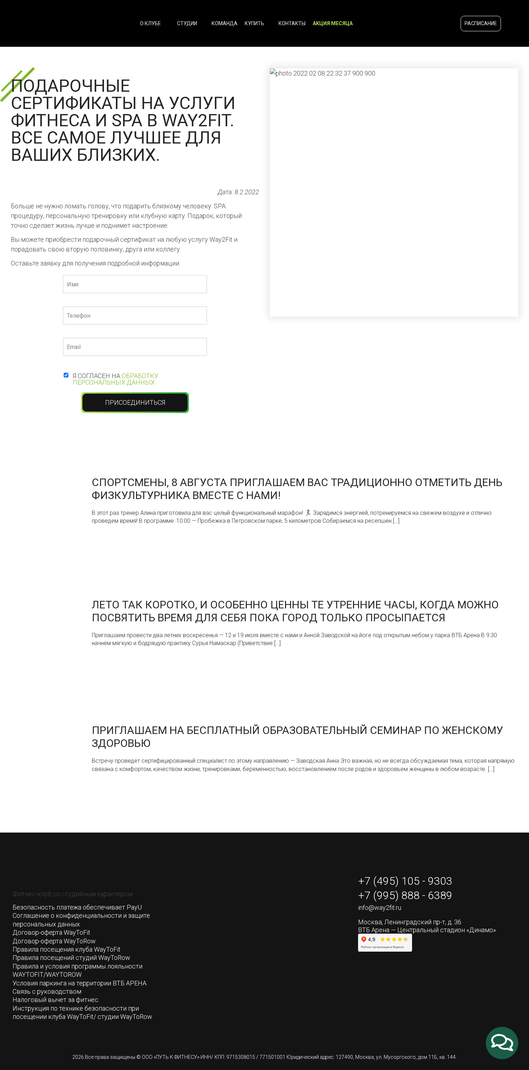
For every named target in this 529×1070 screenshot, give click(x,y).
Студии (187, 23)
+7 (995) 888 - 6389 (405, 895)
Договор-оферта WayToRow (54, 941)
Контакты (292, 23)
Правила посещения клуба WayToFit (67, 949)
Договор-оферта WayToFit (51, 932)
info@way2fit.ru (379, 907)
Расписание (481, 23)
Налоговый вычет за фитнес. (56, 999)
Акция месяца (333, 23)
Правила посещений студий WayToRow (71, 957)
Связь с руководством (47, 991)
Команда (225, 23)
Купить (255, 23)
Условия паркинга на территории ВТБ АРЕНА (79, 983)
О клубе (151, 23)
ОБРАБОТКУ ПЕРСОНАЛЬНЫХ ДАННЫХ (115, 379)
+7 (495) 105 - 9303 (405, 881)
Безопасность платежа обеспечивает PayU (77, 907)
